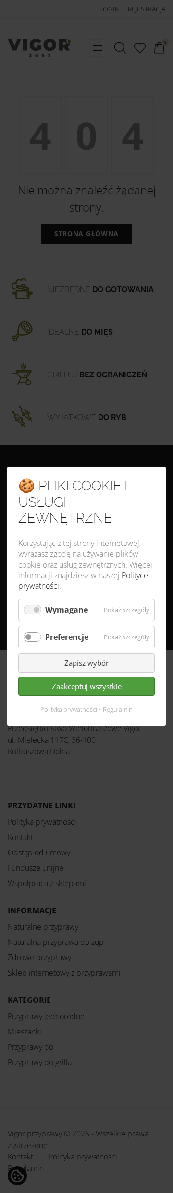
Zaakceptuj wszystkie (87, 686)
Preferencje (66, 637)
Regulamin (118, 709)
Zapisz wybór (86, 663)
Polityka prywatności (68, 709)
